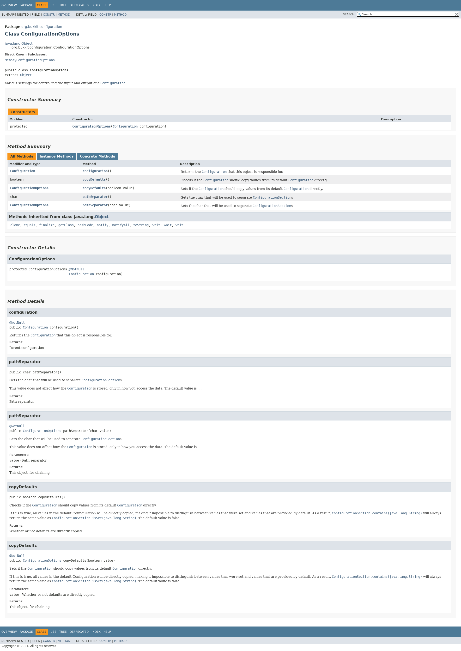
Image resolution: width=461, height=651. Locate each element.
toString (141, 225)
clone (15, 225)
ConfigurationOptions (91, 126)
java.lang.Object (18, 43)
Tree (63, 5)
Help (107, 5)
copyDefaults (94, 179)
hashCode (85, 225)
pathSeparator (95, 197)
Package (26, 5)
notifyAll (120, 225)
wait (156, 225)
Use (53, 5)
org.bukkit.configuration (41, 27)
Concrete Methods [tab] (97, 156)
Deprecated (79, 5)
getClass (66, 225)
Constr (49, 14)
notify (102, 225)
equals (29, 225)
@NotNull (76, 269)
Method (64, 14)
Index (96, 5)
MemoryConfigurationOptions (30, 60)
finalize (47, 225)
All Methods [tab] (21, 156)
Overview (9, 5)
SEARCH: (349, 14)
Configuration (125, 126)
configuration (95, 171)
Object (26, 75)
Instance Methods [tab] (56, 156)
